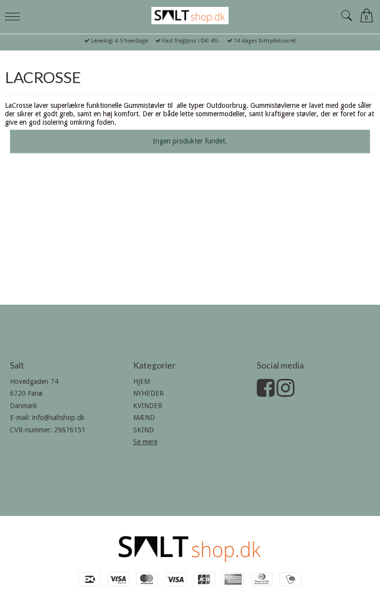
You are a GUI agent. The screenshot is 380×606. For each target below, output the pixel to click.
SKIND (143, 430)
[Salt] (190, 15)
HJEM (141, 381)
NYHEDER (148, 393)
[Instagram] (285, 393)
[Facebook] (266, 393)
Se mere (145, 442)
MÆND (144, 417)
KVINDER (147, 406)
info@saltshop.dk (58, 417)
